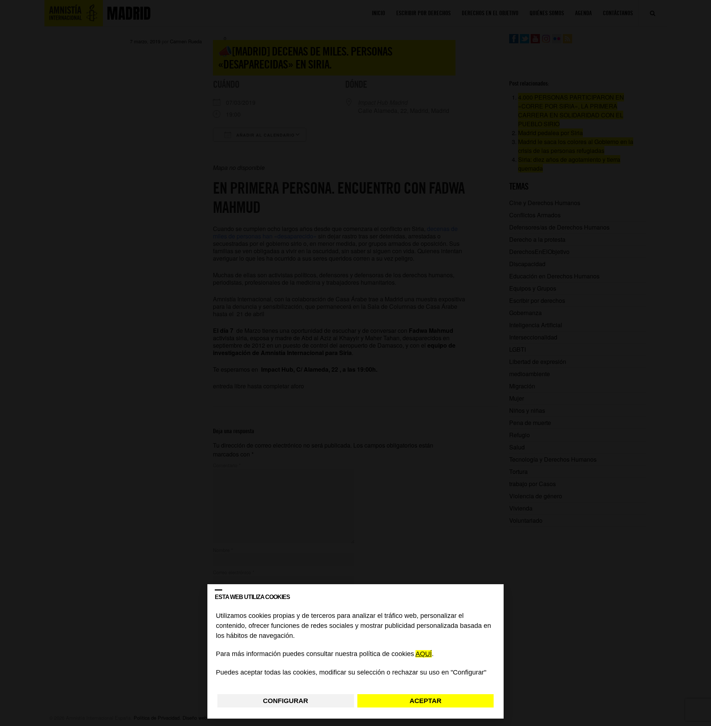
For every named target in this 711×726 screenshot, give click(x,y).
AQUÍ (423, 654)
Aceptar (425, 701)
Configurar (285, 701)
